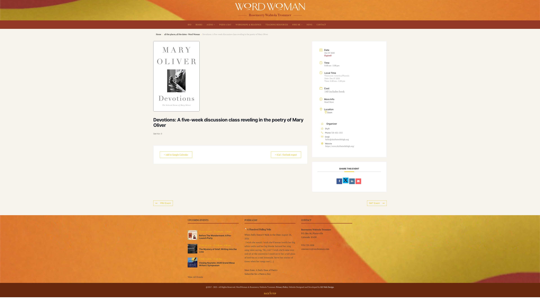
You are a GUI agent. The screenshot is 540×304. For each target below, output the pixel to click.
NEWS (309, 24)
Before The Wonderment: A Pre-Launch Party (215, 236)
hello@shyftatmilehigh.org (337, 139)
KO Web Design (327, 287)
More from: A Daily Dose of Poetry (261, 270)
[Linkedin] (352, 181)
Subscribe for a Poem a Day (258, 273)
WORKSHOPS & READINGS (248, 24)
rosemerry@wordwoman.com (315, 249)
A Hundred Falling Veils (259, 229)
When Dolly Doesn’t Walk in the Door (263, 234)
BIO (189, 24)
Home (159, 34)
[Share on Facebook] (339, 181)
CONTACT (321, 24)
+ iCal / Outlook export (286, 154)
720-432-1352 (337, 132)
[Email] (358, 181)
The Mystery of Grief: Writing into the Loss (218, 250)
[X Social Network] (345, 180)
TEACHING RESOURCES (277, 24)
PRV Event (165, 203)
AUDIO (210, 24)
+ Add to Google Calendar (176, 154)
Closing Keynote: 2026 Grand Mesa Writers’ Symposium (217, 264)
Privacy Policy (282, 287)
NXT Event (374, 203)
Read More (329, 102)
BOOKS (199, 24)
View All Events (195, 277)
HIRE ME (296, 24)
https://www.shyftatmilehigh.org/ (339, 146)
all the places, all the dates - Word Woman (182, 34)
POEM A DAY (225, 24)
